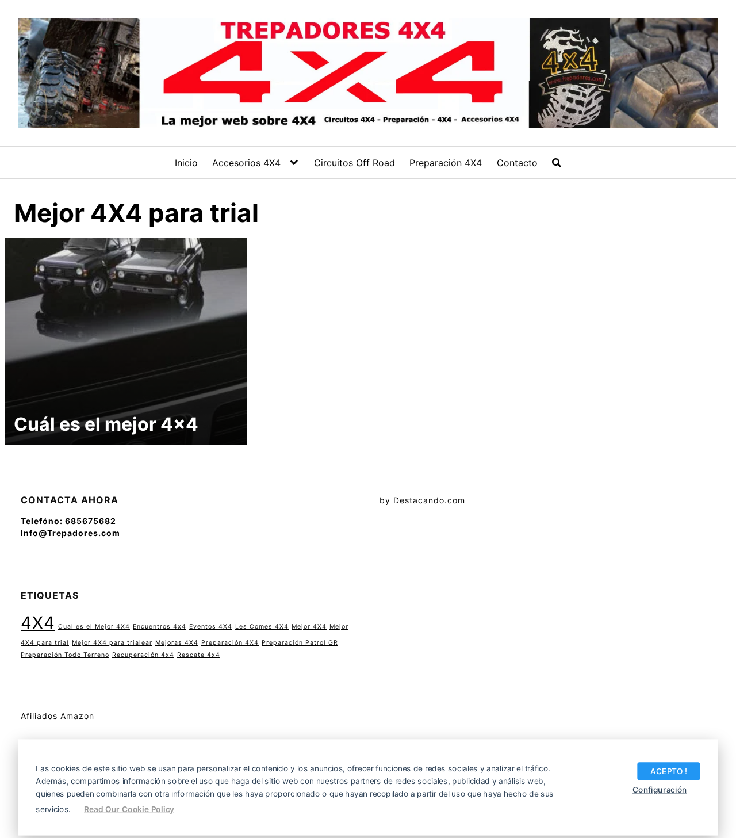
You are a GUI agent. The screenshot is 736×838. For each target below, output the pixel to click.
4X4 (38, 623)
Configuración (659, 789)
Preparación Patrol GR (300, 642)
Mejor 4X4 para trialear (112, 642)
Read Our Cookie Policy (129, 808)
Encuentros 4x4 (159, 626)
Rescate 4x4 (198, 655)
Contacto (517, 163)
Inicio (186, 163)
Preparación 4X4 (445, 163)
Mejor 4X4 (309, 626)
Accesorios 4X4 (246, 163)
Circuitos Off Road (354, 163)
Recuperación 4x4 (143, 655)
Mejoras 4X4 (176, 642)
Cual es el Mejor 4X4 (94, 626)
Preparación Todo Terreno (65, 655)
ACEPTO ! (668, 770)
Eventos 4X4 (210, 626)
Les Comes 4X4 (262, 626)
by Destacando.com (422, 500)
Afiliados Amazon (57, 716)
